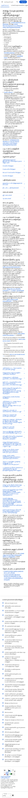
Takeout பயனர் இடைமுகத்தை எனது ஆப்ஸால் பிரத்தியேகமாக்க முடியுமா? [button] (11, 463)
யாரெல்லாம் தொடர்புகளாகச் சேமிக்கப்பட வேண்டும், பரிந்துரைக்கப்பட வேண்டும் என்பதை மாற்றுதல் (15, 659)
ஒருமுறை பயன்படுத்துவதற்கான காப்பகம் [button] (12, 184)
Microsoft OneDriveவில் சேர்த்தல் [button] (12, 172)
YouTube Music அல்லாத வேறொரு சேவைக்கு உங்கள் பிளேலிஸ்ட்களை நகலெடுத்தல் (14, 648)
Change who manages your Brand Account (14, 720)
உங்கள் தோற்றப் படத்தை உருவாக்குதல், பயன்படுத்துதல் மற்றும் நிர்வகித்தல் (15, 617)
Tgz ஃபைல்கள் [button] (7, 198)
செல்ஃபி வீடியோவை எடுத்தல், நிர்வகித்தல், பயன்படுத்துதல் (13, 760)
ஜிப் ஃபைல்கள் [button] (7, 195)
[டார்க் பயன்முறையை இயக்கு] (13, 795)
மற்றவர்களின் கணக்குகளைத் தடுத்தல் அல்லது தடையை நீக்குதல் (15, 685)
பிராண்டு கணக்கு (9, 53)
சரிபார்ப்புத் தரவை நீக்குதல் (12, 732)
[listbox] (6, 795)
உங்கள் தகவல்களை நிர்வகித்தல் (12, 599)
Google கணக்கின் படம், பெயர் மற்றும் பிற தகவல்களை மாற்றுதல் (14, 611)
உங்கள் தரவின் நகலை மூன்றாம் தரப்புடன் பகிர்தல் (13, 636)
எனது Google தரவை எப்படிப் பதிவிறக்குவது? (12, 745)
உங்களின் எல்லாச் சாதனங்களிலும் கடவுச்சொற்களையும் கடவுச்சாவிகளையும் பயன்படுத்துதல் (14, 680)
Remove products (9, 712)
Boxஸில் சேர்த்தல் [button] (8, 176)
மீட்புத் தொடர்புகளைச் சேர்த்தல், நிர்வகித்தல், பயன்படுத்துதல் (13, 755)
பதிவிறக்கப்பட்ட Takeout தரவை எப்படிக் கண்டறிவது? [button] (12, 369)
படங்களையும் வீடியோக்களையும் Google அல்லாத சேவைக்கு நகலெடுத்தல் (13, 641)
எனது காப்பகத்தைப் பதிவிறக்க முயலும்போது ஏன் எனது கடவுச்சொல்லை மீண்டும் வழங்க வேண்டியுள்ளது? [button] (12, 421)
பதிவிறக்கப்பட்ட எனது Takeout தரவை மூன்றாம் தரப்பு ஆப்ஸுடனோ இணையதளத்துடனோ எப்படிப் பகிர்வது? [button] (12, 404)
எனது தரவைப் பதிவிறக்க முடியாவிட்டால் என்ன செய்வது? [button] (12, 378)
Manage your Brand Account (11, 703)
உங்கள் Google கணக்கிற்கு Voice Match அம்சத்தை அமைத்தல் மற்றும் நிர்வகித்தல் (15, 750)
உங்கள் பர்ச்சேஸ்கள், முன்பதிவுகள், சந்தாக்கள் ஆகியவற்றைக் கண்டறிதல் (15, 694)
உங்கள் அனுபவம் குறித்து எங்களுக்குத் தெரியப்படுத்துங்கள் (13, 555)
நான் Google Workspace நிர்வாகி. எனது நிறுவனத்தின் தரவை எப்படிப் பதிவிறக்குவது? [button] (12, 511)
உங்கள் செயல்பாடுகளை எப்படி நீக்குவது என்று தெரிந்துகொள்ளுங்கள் (12, 26)
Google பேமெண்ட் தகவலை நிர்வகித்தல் (12, 723)
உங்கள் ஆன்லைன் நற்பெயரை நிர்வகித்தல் (13, 674)
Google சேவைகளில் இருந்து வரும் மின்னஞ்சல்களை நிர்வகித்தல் (14, 735)
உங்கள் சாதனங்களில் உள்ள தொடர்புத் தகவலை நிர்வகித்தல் (15, 653)
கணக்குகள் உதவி (8, 2)
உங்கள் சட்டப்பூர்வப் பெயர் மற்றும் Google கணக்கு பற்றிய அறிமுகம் (14, 699)
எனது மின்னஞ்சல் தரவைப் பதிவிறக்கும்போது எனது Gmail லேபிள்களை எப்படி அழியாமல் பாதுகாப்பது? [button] (12, 444)
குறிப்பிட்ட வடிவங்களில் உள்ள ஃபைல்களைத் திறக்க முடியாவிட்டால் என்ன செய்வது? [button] (12, 383)
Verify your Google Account (11, 603)
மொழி (5, 793)
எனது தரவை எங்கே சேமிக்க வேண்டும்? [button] (11, 397)
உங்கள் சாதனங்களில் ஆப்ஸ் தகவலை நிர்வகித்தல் (15, 728)
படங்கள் (13, 290)
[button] (2, 2)
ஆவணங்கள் (20, 290)
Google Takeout (8, 92)
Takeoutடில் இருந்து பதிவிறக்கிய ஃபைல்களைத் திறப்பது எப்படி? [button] (12, 432)
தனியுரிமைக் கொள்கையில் (11, 267)
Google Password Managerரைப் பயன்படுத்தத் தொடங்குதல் (12, 665)
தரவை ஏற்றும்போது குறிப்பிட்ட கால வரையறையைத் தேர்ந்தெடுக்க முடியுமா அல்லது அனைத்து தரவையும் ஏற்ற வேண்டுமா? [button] (12, 391)
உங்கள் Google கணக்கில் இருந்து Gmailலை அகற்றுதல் (13, 716)
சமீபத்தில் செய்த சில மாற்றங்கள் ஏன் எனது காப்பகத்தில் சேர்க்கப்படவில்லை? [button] (13, 438)
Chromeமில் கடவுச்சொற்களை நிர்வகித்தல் (12, 670)
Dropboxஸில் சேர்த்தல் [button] (9, 169)
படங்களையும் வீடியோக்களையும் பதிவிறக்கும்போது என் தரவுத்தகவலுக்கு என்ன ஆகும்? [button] (13, 469)
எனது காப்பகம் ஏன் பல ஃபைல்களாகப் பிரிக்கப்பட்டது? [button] (12, 411)
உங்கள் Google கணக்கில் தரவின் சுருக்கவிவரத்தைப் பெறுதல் (13, 740)
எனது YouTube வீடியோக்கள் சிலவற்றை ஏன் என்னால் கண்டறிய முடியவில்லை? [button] (11, 451)
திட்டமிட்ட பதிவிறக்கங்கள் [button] (11, 188)
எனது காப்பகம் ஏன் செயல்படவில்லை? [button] (8, 427)
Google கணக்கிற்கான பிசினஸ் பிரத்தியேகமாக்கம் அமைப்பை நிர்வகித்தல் (13, 708)
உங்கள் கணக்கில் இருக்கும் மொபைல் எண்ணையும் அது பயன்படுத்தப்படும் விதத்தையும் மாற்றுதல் (15, 631)
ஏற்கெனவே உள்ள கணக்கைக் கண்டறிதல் (13, 607)
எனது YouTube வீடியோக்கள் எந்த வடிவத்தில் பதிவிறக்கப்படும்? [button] (12, 485)
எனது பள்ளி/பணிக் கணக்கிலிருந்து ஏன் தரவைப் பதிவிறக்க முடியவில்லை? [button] (11, 457)
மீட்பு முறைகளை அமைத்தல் (12, 626)
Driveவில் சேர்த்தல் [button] (8, 166)
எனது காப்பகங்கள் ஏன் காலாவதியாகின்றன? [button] (10, 415)
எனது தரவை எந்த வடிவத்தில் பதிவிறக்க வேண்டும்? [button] (11, 373)
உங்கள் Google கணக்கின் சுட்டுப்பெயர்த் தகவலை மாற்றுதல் (15, 622)
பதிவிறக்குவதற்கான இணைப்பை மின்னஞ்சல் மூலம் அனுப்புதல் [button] (12, 161)
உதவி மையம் (5, 5)
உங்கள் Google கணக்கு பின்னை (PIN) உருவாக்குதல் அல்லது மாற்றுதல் (14, 690)
